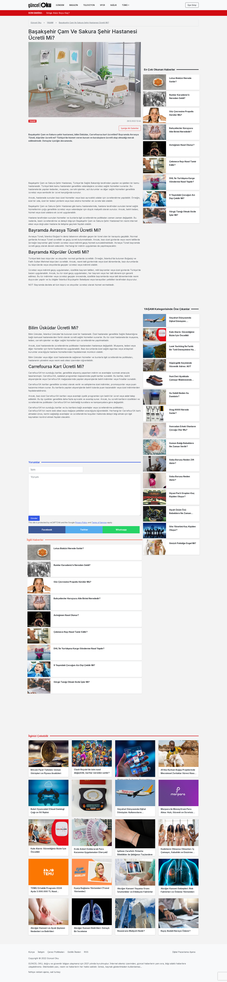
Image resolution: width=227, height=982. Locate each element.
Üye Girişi (192, 5)
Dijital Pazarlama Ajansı (183, 952)
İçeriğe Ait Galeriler (130, 128)
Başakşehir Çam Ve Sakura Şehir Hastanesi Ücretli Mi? (84, 22)
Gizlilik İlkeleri (74, 952)
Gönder (34, 518)
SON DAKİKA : (35, 13)
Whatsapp (121, 529)
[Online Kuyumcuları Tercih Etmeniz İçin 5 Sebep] (92, 798)
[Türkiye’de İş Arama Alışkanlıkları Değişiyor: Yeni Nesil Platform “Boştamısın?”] (135, 758)
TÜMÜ (125, 5)
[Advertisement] (84, 161)
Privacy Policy (81, 522)
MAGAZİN (73, 5)
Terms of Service (99, 522)
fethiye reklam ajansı (38, 972)
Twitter (84, 529)
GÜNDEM (60, 5)
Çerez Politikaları (56, 952)
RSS (86, 952)
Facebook (47, 529)
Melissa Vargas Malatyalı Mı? (60, 13)
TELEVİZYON (89, 5)
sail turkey (55, 972)
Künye (31, 952)
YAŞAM (50, 22)
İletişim (41, 952)
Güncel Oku (36, 22)
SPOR (102, 5)
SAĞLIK (113, 5)
